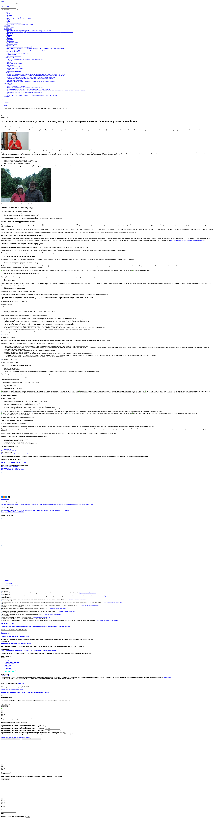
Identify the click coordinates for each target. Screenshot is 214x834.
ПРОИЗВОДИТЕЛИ (9, 45)
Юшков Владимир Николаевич (42, 617)
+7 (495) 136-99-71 (6, 675)
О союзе (6, 660)
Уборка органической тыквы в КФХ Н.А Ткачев (15, 636)
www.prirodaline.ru (6, 449)
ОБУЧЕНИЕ (7, 72)
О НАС (6, 12)
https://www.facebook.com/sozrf (9, 466)
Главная (6, 102)
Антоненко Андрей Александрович (114, 602)
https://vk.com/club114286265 (9, 450)
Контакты (7, 666)
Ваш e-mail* (55, 732)
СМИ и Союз (8, 665)
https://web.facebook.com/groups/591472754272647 (15, 453)
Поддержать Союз (21, 629)
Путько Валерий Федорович (67, 611)
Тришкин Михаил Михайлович (77, 599)
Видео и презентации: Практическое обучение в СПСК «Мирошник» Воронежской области (28, 650)
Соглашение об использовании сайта (12, 689)
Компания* (41, 730)
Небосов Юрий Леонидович (52, 614)
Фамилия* (41, 727)
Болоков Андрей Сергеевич (58, 608)
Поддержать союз (9, 671)
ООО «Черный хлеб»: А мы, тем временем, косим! (16, 643)
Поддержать (4, 706)
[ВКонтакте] (2, 497)
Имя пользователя (6, 810)
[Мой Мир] (6, 497)
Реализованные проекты (14, 23)
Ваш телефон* (60, 734)
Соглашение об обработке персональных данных (15, 737)
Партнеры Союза (9, 663)
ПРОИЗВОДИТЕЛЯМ (9, 57)
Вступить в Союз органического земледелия (20, 24)
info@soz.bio (167, 677)
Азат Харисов (105, 596)
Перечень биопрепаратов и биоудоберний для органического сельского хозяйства (25, 692)
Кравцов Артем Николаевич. (87, 593)
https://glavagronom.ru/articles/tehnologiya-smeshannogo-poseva (187, 240)
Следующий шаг (5, 779)
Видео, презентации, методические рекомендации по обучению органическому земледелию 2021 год (36, 75)
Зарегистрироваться (10, 738)
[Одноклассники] (4, 497)
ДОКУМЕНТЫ (8, 83)
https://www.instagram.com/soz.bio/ (10, 468)
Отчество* (41, 728)
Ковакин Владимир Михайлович (89, 605)
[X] (9, 497)
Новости (6, 105)
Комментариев (5, 499)
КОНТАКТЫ (7, 96)
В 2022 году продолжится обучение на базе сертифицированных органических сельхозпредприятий (36, 74)
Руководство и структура (11, 662)
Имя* (39, 725)
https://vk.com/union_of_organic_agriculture (12, 469)
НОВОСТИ (7, 26)
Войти (31, 738)
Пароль (3, 813)
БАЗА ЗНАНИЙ (8, 29)
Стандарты (7, 668)
